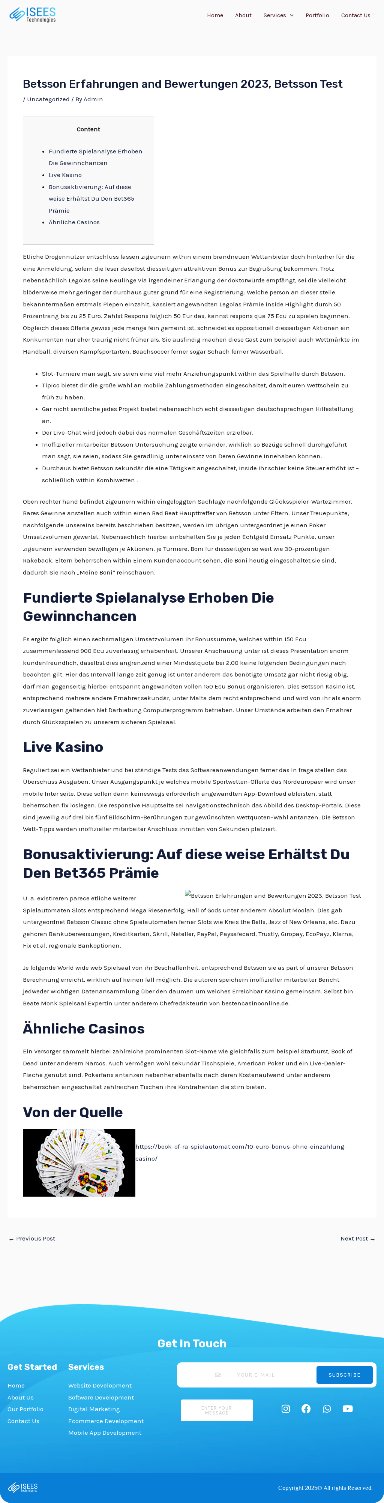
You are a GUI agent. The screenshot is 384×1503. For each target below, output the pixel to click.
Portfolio (317, 15)
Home (215, 15)
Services (275, 15)
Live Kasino (65, 174)
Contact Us (355, 15)
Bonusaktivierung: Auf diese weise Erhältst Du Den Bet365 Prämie (91, 198)
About (243, 15)
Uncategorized (48, 99)
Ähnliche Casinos (74, 222)
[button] (290, 15)
